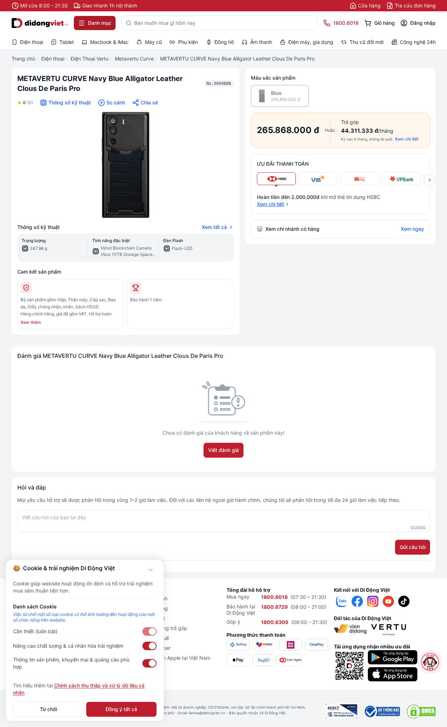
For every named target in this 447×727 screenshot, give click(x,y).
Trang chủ (23, 59)
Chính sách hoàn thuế (144, 638)
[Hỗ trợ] (430, 662)
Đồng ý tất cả (121, 709)
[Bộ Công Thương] (382, 711)
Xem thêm (30, 322)
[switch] (149, 631)
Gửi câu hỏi (412, 547)
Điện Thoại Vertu (89, 59)
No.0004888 (218, 83)
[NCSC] (341, 711)
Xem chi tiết (406, 139)
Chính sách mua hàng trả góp (153, 628)
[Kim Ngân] (290, 660)
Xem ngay (412, 229)
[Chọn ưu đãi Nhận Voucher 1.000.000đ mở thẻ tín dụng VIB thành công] (318, 178)
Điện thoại (52, 59)
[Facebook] (357, 601)
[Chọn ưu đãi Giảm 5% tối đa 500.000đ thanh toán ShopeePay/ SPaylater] (359, 178)
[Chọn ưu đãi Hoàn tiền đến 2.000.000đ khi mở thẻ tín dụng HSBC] (276, 178)
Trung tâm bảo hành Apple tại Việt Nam (164, 658)
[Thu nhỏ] (150, 569)
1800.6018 (274, 597)
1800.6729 (274, 607)
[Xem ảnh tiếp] (429, 180)
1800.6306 (274, 622)
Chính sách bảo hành (143, 598)
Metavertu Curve (134, 59)
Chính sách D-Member (145, 648)
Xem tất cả (214, 227)
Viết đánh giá (223, 450)
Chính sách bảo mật (142, 618)
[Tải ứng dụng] (392, 657)
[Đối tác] (350, 629)
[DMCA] (421, 711)
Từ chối (48, 709)
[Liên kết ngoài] (341, 601)
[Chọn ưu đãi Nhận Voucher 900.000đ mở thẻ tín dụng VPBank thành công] (401, 178)
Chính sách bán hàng (143, 608)
